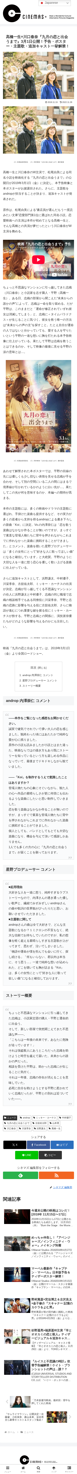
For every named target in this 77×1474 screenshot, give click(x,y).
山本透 (55, 1123)
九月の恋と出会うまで (18, 1123)
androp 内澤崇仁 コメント (37, 675)
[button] (50, 1155)
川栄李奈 (26, 1128)
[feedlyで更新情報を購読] (20, 1175)
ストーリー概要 (31, 685)
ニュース (11, 1117)
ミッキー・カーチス (46, 1117)
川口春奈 (11, 1128)
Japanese (51, 2)
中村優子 (66, 1117)
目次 (33, 667)
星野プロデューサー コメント (39, 680)
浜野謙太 (41, 1128)
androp (26, 1117)
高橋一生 (56, 1128)
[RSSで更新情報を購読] (56, 1175)
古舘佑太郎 (41, 1123)
